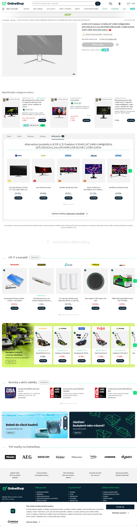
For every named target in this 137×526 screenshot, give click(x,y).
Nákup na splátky (42, 500)
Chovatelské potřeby (91, 9)
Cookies (105, 496)
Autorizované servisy (43, 496)
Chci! (42, 125)
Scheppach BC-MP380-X (81, 354)
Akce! (105, 500)
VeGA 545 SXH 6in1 (101, 353)
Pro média (73, 498)
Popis (9, 136)
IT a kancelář (5, 20)
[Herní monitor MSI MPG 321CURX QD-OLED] (118, 171)
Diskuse (43, 136)
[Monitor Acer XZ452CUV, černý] (43, 171)
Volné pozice (74, 496)
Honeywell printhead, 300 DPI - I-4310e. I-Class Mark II (14, 299)
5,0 (41, 98)
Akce (124, 9)
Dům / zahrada (38, 9)
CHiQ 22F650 (74, 100)
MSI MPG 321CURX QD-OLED (118, 187)
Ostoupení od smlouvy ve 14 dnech (47, 498)
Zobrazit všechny (68, 213)
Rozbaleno (115, 9)
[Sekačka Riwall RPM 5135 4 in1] (43, 339)
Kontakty (72, 492)
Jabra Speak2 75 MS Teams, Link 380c (95, 299)
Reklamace (40, 494)
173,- (37, 125)
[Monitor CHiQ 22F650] (59, 112)
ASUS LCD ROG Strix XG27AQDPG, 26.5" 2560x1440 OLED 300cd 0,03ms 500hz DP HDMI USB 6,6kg (94, 190)
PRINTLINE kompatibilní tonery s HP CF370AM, (122, 299)
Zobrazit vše (35, 258)
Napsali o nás (74, 500)
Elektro (26, 9)
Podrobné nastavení (119, 513)
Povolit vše (120, 507)
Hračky (77, 9)
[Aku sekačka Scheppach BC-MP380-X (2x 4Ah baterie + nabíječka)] (82, 339)
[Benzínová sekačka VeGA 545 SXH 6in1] (101, 339)
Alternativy (56, 136)
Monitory (13, 20)
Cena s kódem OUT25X (74, 117)
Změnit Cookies (108, 498)
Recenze (31, 136)
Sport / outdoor (65, 9)
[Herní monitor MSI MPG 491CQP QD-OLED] (68, 171)
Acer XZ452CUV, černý (43, 187)
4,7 (82, 350)
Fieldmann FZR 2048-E (62, 353)
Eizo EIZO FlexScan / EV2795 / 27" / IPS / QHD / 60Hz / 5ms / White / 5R (18, 189)
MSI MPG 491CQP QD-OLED (69, 187)
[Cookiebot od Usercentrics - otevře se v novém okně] (13, 522)
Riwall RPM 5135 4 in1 (43, 353)
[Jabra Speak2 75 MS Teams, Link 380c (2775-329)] (95, 281)
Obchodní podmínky (43, 492)
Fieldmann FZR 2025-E (120, 353)
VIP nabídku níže (111, 39)
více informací (22, 397)
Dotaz (19, 136)
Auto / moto (51, 9)
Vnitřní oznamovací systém (111, 494)
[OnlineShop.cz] (13, 4)
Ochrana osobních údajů (110, 492)
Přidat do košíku (97, 45)
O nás (71, 494)
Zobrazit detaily (31, 522)
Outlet (104, 9)
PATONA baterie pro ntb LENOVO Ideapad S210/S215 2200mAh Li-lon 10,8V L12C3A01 (41, 300)
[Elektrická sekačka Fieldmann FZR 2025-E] (120, 339)
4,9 (43, 350)
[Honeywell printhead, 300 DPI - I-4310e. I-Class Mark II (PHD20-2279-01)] (14, 281)
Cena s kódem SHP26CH (28, 118)
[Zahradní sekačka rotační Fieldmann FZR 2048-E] (62, 339)
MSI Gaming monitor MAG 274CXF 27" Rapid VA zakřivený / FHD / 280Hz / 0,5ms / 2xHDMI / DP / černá (33, 103)
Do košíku (42, 120)
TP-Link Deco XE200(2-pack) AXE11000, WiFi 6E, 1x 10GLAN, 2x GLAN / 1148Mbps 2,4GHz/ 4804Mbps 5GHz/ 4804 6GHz (68, 301)
